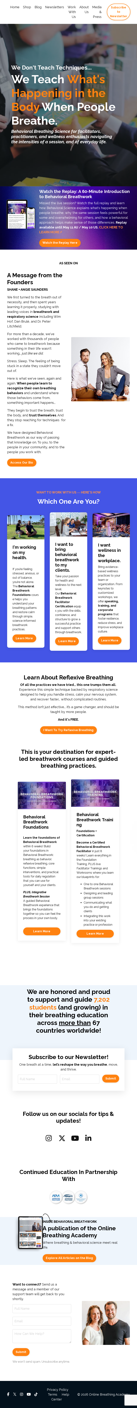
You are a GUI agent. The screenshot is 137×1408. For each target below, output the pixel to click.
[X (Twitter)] (62, 1138)
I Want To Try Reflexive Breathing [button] (68, 730)
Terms (52, 1394)
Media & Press (97, 12)
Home (14, 7)
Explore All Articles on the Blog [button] (69, 1258)
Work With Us (72, 12)
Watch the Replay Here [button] (59, 242)
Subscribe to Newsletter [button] (118, 12)
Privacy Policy (57, 1390)
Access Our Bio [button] (21, 462)
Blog (38, 7)
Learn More (24, 638)
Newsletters (54, 7)
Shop (27, 7)
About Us (84, 9)
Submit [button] (110, 1078)
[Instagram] (48, 1138)
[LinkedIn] (88, 1138)
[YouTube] (75, 1138)
